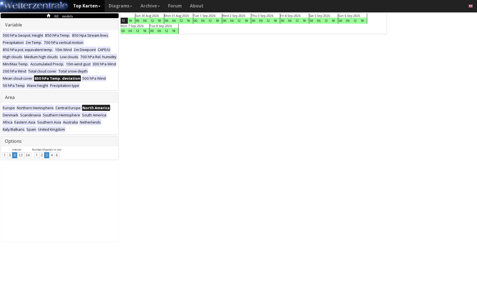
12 (21, 155)
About (196, 6)
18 (130, 20)
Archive (149, 6)
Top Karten (85, 6)
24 (28, 155)
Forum (175, 6)
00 (137, 20)
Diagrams (119, 6)
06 (145, 20)
